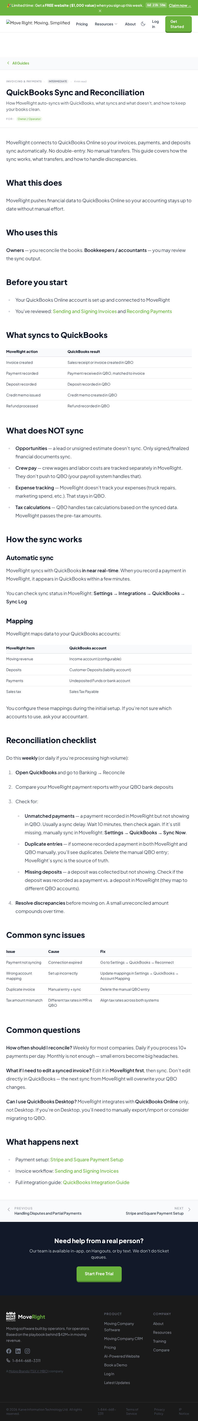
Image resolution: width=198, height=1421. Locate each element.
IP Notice (184, 1412)
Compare (161, 1349)
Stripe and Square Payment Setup (86, 1159)
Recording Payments (149, 311)
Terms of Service (132, 1412)
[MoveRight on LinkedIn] (18, 1351)
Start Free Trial (99, 1273)
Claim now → (180, 5)
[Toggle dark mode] (143, 23)
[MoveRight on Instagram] (27, 1351)
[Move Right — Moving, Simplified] (39, 24)
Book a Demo (115, 1364)
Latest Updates (117, 1382)
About (130, 23)
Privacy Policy (159, 1412)
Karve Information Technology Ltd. (43, 1409)
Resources (104, 23)
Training (159, 1341)
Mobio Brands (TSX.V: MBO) (29, 1371)
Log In (109, 1373)
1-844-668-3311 (26, 1360)
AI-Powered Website (122, 1356)
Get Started (177, 24)
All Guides (20, 63)
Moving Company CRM (123, 1338)
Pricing (82, 23)
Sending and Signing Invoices (85, 311)
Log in (155, 24)
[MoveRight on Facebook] (8, 1351)
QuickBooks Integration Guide (96, 1182)
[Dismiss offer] (100, 11)
